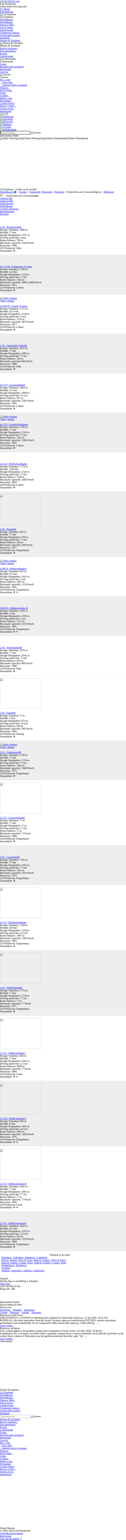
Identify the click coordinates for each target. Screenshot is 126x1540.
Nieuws (4, 87)
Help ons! (5, 1283)
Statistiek (5, 38)
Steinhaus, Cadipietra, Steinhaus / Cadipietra (24, 1257)
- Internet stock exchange (13, 85)
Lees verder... (7, 1325)
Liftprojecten (6, 30)
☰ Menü (5, 9)
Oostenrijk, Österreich (40, 192)
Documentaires (8, 51)
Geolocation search (10, 35)
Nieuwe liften (7, 24)
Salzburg (59, 192)
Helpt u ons (6, 98)
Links (3, 93)
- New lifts (7, 82)
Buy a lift (5, 1443)
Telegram (36, 1312)
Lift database (6, 11)
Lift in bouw (6, 27)
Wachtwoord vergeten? (12, 66)
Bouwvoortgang (9, 48)
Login (4, 64)
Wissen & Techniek (10, 40)
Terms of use (7, 108)
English (9, 119)
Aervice (4, 72)
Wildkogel (108, 192)
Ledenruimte (6, 56)
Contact (4, 95)
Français (8, 121)
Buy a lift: (5, 79)
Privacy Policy (8, 106)
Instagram (29, 1309)
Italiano (8, 124)
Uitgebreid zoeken (10, 32)
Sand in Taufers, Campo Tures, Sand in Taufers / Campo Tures (33, 1262)
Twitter (3, 1312)
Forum (4, 53)
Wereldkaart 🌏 (8, 192)
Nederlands (10, 129)
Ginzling (5, 1268)
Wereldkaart (7, 19)
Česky (8, 127)
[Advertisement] (63, 165)
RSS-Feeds (6, 90)
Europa (23, 192)
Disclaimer (5, 100)
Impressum (5, 111)
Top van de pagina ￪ (11, 1538)
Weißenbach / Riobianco (14, 1265)
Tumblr (25, 1312)
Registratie (5, 69)
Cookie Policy (7, 103)
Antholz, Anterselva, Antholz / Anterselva (22, 1270)
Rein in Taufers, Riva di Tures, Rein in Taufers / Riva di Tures (33, 1260)
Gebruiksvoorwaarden (11, 1533)
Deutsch (9, 116)
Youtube (17, 1309)
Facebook (5, 1309)
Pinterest (14, 1312)
